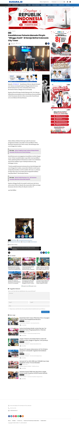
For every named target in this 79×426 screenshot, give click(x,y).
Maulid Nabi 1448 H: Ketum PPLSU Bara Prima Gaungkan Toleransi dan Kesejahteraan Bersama (14, 268)
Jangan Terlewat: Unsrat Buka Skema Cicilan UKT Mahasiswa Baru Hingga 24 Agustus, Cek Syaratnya (42, 268)
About (9, 420)
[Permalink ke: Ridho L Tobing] (9, 43)
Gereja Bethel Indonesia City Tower (25, 240)
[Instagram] (14, 416)
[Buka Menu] (70, 2)
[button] (64, 2)
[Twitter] (44, 253)
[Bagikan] (48, 44)
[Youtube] (16, 416)
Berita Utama (11, 264)
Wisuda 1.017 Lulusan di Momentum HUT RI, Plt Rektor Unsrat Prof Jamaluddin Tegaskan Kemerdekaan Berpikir (14, 282)
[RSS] (23, 416)
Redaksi (14, 420)
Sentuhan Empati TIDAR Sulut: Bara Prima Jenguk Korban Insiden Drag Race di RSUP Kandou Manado (42, 282)
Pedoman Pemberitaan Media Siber (31, 420)
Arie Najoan (14, 240)
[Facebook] (41, 253)
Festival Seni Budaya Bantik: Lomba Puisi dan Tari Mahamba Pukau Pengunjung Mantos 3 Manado (28, 268)
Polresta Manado (33, 241)
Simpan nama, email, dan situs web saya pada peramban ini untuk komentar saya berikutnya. (27, 308)
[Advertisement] (24, 202)
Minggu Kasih (25, 241)
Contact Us (19, 420)
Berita (24, 278)
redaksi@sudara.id (13, 410)
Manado (9, 32)
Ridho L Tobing (13, 43)
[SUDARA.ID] (16, 1)
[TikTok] (20, 416)
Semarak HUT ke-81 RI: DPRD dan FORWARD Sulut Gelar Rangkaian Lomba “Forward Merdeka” (28, 282)
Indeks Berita (43, 420)
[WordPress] (11, 416)
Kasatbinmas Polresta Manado (15, 241)
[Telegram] (46, 253)
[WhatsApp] (48, 253)
